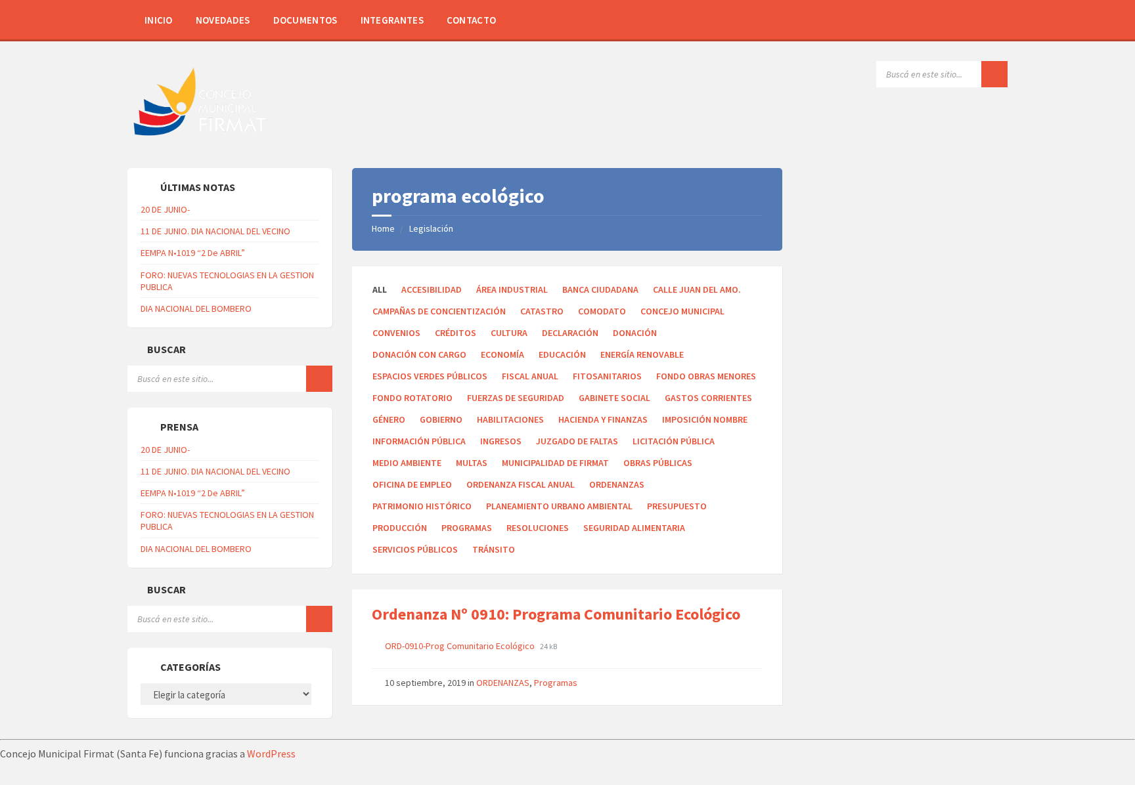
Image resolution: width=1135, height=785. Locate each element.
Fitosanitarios (607, 376)
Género (388, 419)
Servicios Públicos (415, 549)
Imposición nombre (704, 419)
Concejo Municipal (682, 311)
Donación (635, 333)
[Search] (994, 74)
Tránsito (493, 549)
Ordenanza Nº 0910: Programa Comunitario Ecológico (556, 614)
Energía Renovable (642, 354)
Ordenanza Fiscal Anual (520, 484)
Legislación (431, 228)
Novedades (223, 20)
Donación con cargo (419, 354)
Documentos (305, 20)
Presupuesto (677, 506)
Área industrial (512, 289)
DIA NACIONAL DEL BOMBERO (196, 308)
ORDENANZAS (616, 484)
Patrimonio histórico (422, 506)
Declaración (570, 333)
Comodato (602, 311)
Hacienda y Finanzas (603, 419)
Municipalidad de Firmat (555, 463)
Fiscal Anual (530, 376)
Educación (562, 354)
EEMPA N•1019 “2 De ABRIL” (193, 253)
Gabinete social (614, 398)
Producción (399, 528)
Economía (502, 354)
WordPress (271, 753)
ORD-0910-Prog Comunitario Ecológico (461, 646)
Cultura (509, 333)
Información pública (419, 441)
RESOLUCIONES (537, 528)
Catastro (542, 311)
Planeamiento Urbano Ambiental (559, 506)
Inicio (159, 20)
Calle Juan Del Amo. (697, 289)
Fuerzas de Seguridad (515, 398)
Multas (471, 463)
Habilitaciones (510, 419)
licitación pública (674, 441)
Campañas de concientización (439, 311)
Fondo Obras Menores (706, 376)
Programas (466, 528)
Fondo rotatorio (412, 398)
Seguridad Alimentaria (634, 528)
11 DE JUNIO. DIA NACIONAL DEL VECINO (215, 231)
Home (383, 228)
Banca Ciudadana (600, 289)
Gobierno (441, 419)
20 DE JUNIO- (165, 209)
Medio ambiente (406, 463)
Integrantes (392, 20)
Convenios (396, 333)
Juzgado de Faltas (577, 441)
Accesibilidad (431, 289)
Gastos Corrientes (708, 398)
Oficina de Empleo (412, 484)
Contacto (471, 20)
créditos (455, 333)
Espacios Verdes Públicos (429, 376)
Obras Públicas (657, 463)
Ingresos (501, 441)
